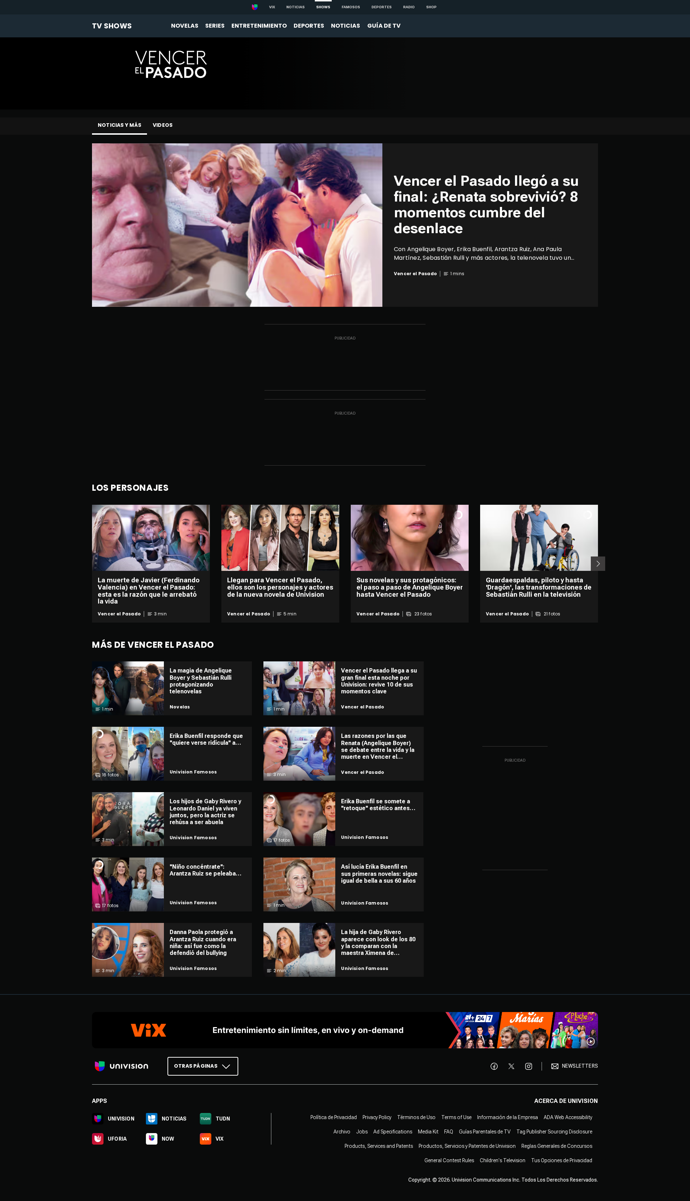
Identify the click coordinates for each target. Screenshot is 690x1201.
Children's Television (502, 1160)
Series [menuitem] (215, 26)
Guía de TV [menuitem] (384, 26)
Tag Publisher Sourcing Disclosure (554, 1132)
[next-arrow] (598, 563)
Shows (323, 7)
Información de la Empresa (507, 1117)
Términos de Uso (416, 1117)
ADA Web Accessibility (568, 1117)
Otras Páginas (195, 1066)
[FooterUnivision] (121, 1066)
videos (162, 125)
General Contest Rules (449, 1160)
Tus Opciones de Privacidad (561, 1160)
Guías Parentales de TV (485, 1132)
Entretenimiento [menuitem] (259, 26)
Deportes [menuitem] (309, 26)
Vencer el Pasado (119, 614)
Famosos (351, 7)
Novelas (180, 707)
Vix (272, 7)
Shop (431, 7)
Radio (409, 7)
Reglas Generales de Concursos (556, 1146)
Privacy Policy (377, 1117)
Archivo (342, 1132)
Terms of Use (456, 1117)
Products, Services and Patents (379, 1146)
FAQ (448, 1132)
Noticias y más (119, 125)
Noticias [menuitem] (345, 26)
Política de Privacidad (333, 1117)
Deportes (382, 7)
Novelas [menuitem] (184, 26)
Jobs (362, 1132)
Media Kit (428, 1132)
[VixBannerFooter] (345, 1030)
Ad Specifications (392, 1132)
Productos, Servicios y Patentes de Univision (467, 1146)
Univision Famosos (193, 772)
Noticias (295, 7)
